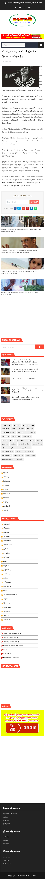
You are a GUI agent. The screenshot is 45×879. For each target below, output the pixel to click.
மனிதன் (6, 817)
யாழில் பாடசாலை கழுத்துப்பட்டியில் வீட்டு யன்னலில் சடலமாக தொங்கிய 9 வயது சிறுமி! (20, 272)
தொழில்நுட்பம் (6, 455)
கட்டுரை (13, 444)
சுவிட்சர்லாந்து (28, 451)
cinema (17, 425)
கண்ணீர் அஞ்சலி (24, 444)
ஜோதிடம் (19, 459)
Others (30, 429)
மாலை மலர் (6, 857)
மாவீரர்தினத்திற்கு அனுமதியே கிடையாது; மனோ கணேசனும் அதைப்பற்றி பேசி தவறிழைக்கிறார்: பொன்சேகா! (19, 251)
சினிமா (18, 451)
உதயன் (5, 840)
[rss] (24, 7)
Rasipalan (22, 432)
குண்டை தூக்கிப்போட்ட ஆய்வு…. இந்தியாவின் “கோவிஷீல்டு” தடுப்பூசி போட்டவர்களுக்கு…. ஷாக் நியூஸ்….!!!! (25, 362)
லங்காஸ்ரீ (6, 820)
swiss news (7, 440)
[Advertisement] (23, 320)
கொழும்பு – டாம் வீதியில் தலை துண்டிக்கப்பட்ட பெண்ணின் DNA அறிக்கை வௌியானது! (21, 230)
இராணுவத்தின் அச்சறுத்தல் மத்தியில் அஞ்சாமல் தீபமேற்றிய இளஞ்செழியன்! (19, 293)
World (31, 440)
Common (5, 429)
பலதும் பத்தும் (30, 455)
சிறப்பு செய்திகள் (7, 451)
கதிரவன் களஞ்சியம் (9, 448)
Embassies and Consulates (13, 646)
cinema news (28, 425)
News (21, 429)
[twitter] (20, 7)
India (14, 429)
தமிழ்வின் (6, 824)
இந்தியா (39, 440)
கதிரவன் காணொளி (10, 813)
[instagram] (29, 7)
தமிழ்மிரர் (6, 837)
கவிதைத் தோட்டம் (24, 448)
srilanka (27, 436)
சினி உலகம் (7, 864)
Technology (20, 440)
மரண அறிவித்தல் (8, 459)
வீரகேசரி (6, 844)
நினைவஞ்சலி (18, 455)
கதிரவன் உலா (37, 444)
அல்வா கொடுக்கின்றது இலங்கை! (24, 378)
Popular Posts (8, 432)
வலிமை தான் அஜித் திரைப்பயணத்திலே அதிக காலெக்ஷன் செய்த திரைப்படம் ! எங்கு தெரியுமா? (27, 390)
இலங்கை (8, 61)
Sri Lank (5, 436)
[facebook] (15, 7)
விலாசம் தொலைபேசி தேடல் (12, 633)
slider (32, 432)
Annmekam (6, 425)
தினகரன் (6, 860)
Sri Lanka (16, 436)
